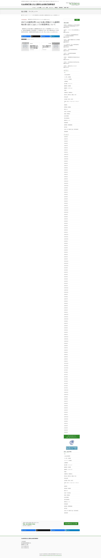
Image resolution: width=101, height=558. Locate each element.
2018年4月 (66, 354)
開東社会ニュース (67, 120)
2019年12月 (66, 314)
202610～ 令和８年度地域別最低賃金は (70, 49)
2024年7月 (66, 192)
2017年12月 (66, 363)
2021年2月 (66, 283)
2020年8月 (66, 296)
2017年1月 (66, 387)
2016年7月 (66, 401)
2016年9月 (66, 396)
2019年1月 (66, 334)
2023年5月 (66, 223)
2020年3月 (66, 307)
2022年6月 (66, 247)
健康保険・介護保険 (67, 85)
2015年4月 (66, 430)
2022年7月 (66, 245)
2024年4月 (66, 198)
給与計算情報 (66, 497)
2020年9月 (66, 294)
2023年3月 (66, 227)
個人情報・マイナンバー (47, 19)
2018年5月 (66, 352)
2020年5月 (66, 303)
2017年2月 (66, 385)
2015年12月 (66, 416)
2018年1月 (66, 361)
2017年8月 (66, 372)
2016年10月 (66, 394)
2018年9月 (66, 343)
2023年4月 (66, 225)
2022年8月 (66, 243)
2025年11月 (66, 156)
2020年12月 (66, 287)
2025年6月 (66, 167)
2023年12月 (66, 207)
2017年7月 (66, 374)
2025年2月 (66, 176)
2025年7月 (66, 165)
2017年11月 (66, 365)
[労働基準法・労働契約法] (25, 44)
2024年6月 (66, 194)
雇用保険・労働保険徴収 (68, 124)
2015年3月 (66, 432)
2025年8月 (66, 163)
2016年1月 (66, 414)
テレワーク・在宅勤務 (68, 79)
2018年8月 (66, 345)
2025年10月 (66, 158)
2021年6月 (66, 274)
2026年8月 (66, 136)
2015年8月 (66, 421)
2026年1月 (66, 152)
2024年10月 (66, 185)
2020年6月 (66, 301)
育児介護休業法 (66, 118)
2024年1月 (66, 205)
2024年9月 (66, 187)
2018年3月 (66, 356)
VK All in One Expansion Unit (57, 555)
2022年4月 (66, 252)
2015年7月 (66, 423)
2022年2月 (66, 256)
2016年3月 (66, 410)
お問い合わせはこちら (71, 437)
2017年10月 (66, 367)
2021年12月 (66, 261)
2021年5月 (66, 276)
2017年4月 (66, 381)
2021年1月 (66, 285)
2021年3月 (66, 281)
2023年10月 (66, 212)
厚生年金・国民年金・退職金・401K (70, 94)
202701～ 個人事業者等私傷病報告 (70, 53)
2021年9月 (66, 267)
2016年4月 (66, 407)
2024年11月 (66, 183)
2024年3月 (66, 201)
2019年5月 (66, 327)
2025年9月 (66, 161)
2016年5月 (66, 405)
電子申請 (65, 127)
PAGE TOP (98, 540)
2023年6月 (66, 221)
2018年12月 (66, 336)
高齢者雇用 (66, 131)
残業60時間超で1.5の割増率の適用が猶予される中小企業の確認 (34, 47)
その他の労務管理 (67, 74)
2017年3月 (66, 383)
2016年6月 (66, 403)
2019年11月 (66, 316)
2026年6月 (66, 141)
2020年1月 (66, 312)
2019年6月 (66, 325)
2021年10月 (66, 265)
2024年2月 (66, 203)
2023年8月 (66, 216)
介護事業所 (66, 81)
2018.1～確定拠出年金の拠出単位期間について (46, 47)
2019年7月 (66, 323)
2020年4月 (66, 305)
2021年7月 (66, 272)
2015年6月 (66, 425)
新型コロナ (66, 109)
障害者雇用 (66, 122)
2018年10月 (66, 341)
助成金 (65, 90)
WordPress (44, 555)
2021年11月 (66, 263)
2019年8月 (66, 321)
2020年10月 (66, 292)
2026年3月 (66, 147)
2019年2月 (66, 332)
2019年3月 (66, 330)
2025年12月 (66, 154)
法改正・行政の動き (67, 111)
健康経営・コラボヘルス (68, 88)
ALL (64, 72)
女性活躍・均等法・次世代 (68, 99)
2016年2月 (66, 412)
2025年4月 (66, 172)
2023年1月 (66, 232)
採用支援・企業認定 (67, 107)
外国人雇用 (66, 478)
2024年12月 (66, 181)
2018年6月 (66, 350)
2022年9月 (66, 241)
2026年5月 (66, 143)
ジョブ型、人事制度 (67, 458)
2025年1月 (66, 178)
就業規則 (65, 104)
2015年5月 (66, 427)
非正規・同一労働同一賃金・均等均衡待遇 (71, 129)
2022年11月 (66, 236)
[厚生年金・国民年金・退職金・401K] (56, 44)
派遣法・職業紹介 (67, 113)
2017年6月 (66, 376)
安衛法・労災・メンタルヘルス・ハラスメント (71, 102)
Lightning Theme (50, 555)
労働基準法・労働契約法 (68, 92)
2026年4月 (66, 145)
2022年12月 (66, 234)
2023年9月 (66, 214)
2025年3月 (66, 174)
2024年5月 (66, 196)
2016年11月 (66, 392)
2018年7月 (66, 347)
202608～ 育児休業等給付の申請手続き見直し (72, 62)
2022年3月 (66, 254)
